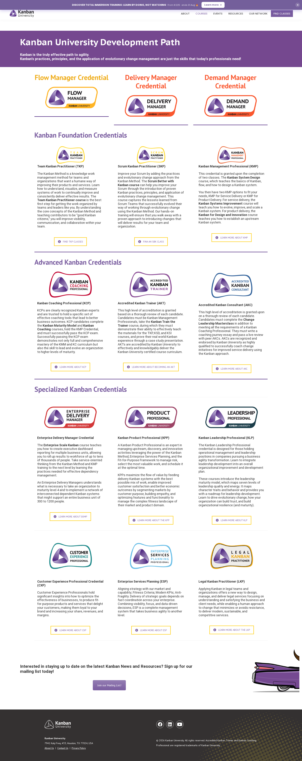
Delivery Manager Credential (151, 81)
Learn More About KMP (234, 237)
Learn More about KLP (234, 520)
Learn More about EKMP (73, 516)
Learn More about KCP (73, 367)
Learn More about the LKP (234, 629)
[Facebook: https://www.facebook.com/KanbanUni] (160, 724)
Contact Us (62, 748)
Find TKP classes (73, 241)
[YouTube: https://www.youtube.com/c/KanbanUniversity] (179, 724)
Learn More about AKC (234, 368)
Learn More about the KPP (154, 520)
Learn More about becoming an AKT (153, 367)
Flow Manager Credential (71, 77)
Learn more (211, 4)
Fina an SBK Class (153, 241)
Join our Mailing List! (109, 685)
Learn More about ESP (153, 630)
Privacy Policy (79, 748)
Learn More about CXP (72, 630)
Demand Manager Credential (230, 81)
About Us (49, 748)
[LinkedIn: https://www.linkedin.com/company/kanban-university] (169, 724)
